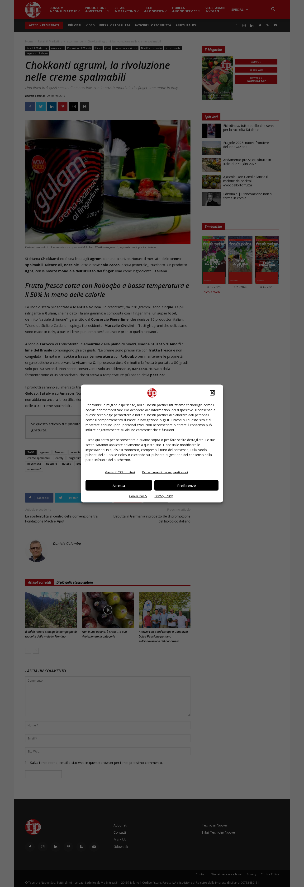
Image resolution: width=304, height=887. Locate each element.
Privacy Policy (164, 496)
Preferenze (186, 485)
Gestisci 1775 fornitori (120, 472)
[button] (212, 393)
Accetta (119, 485)
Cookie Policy (138, 496)
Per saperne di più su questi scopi (165, 472)
